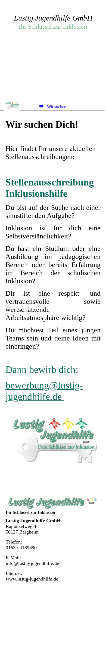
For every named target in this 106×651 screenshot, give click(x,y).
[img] (53, 50)
